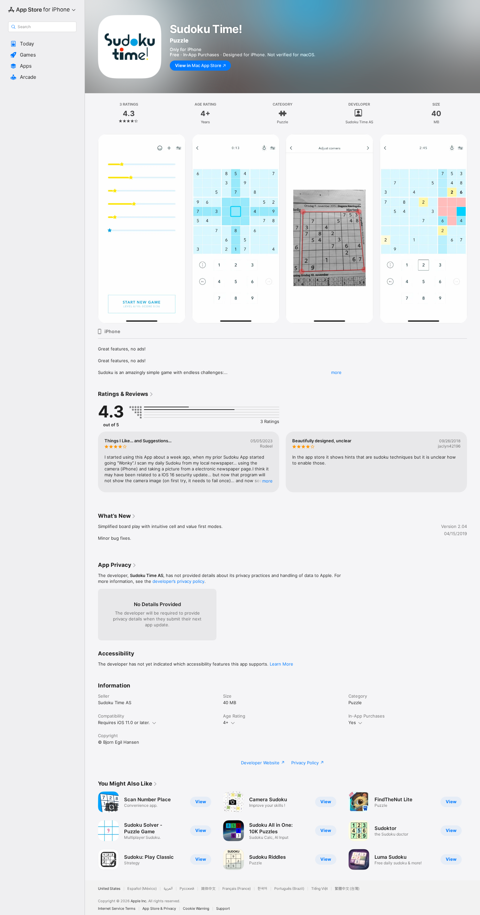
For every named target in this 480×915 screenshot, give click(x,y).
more (336, 372)
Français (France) (236, 888)
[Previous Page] (91, 228)
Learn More (281, 664)
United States (109, 888)
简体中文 (208, 888)
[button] (42, 44)
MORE (267, 480)
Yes (352, 722)
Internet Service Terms (117, 908)
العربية (168, 888)
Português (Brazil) (289, 888)
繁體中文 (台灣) (347, 888)
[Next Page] (473, 228)
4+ (226, 722)
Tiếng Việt (319, 888)
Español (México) (142, 888)
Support (223, 908)
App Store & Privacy (159, 908)
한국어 (262, 888)
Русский (187, 888)
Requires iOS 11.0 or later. (124, 722)
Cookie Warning (196, 908)
